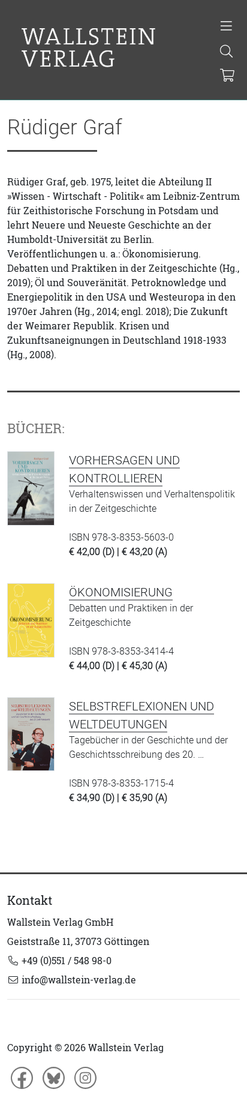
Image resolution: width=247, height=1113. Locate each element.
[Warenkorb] (227, 76)
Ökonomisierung (121, 592)
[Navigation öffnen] (226, 27)
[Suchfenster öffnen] (226, 52)
